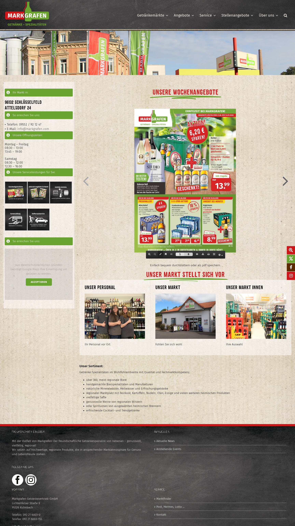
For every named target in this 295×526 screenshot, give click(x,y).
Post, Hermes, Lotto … (170, 507)
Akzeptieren (39, 282)
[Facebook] (17, 480)
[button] (285, 15)
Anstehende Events (168, 449)
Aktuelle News (165, 441)
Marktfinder (163, 499)
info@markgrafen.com (33, 129)
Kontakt (161, 514)
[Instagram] (31, 480)
